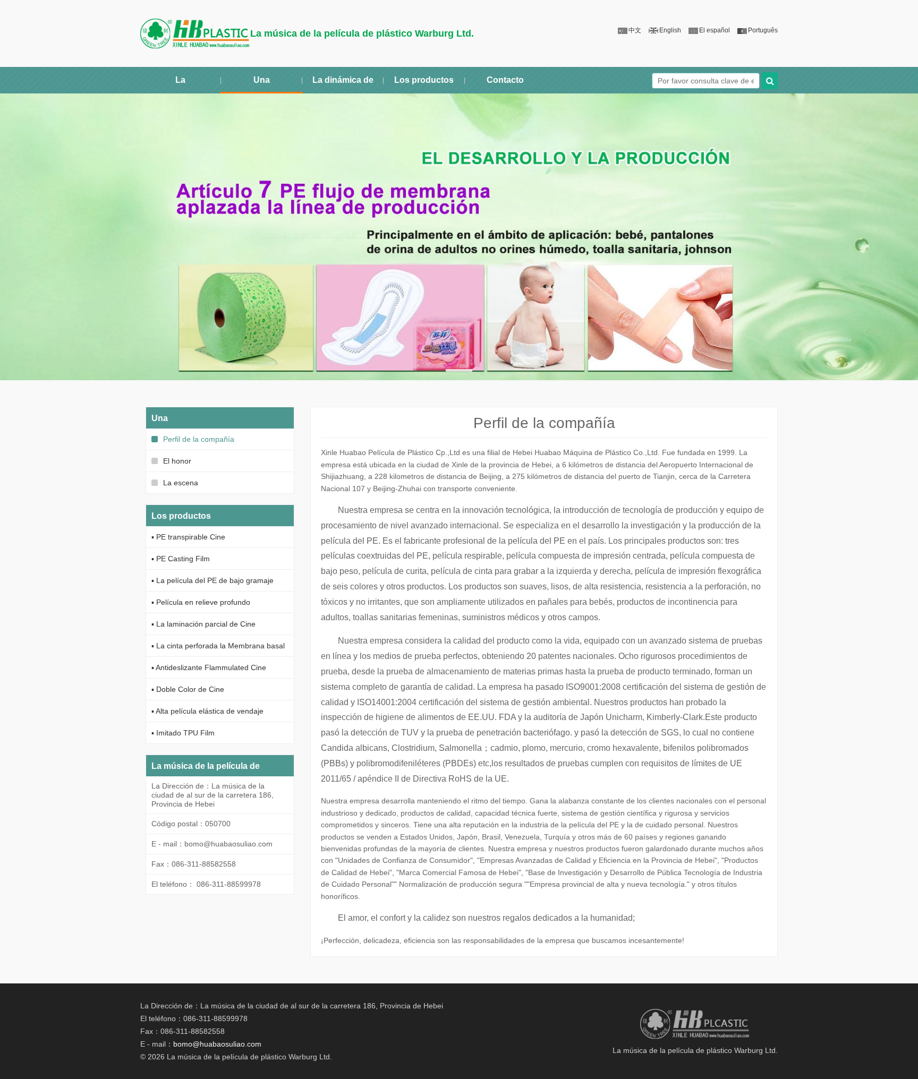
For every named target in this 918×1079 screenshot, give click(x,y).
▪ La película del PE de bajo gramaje (212, 580)
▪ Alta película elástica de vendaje (207, 711)
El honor (176, 461)
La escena (179, 482)
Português (763, 30)
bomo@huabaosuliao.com (217, 1044)
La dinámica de (342, 79)
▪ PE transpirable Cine (188, 537)
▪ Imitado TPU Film (183, 733)
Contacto (505, 79)
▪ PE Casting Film (180, 558)
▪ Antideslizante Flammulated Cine (208, 667)
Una (261, 79)
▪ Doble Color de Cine (187, 689)
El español (714, 30)
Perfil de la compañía (197, 439)
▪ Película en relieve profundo (200, 602)
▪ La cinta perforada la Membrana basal (218, 645)
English (670, 30)
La (180, 79)
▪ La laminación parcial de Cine (203, 624)
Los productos (424, 79)
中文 (634, 30)
